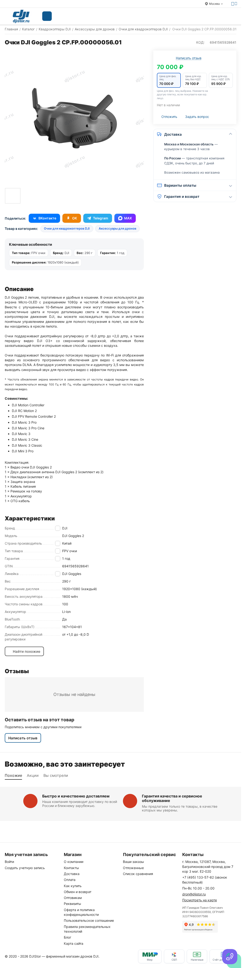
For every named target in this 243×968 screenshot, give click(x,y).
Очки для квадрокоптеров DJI (67, 228)
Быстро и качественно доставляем (75, 796)
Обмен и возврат (77, 892)
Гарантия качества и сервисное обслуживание (172, 798)
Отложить (169, 117)
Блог (67, 937)
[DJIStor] (21, 16)
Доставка (71, 874)
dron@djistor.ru (194, 894)
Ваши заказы (133, 862)
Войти (9, 862)
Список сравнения (138, 874)
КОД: (200, 42)
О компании (73, 862)
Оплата (69, 880)
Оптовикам (73, 898)
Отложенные (133, 868)
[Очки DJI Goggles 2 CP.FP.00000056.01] (74, 118)
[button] (169, 80)
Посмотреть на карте (199, 900)
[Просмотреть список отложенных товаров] (210, 16)
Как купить (73, 886)
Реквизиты (72, 904)
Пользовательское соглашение (89, 920)
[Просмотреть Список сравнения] (198, 16)
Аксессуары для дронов (117, 228)
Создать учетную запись (25, 868)
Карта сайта (73, 943)
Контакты (71, 868)
